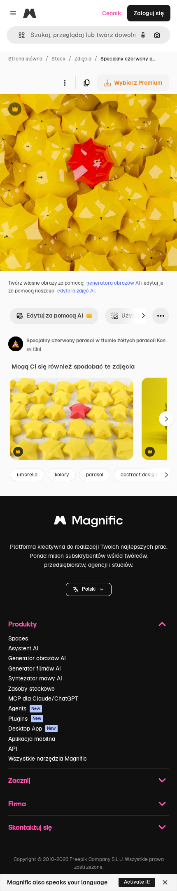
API (12, 748)
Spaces (18, 638)
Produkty (22, 624)
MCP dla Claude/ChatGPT (43, 698)
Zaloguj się (149, 13)
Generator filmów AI (34, 668)
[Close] (165, 882)
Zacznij (19, 780)
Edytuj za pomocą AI (49, 318)
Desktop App (32, 728)
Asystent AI (23, 648)
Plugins (25, 718)
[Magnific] (88, 522)
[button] (89, 589)
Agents (24, 708)
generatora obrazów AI (113, 283)
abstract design (139, 474)
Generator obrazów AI (37, 658)
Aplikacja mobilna (31, 738)
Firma (17, 803)
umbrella (27, 474)
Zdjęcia (83, 59)
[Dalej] (143, 316)
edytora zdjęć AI (76, 291)
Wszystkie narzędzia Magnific (47, 758)
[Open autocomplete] (18, 35)
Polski (88, 589)
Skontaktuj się (30, 827)
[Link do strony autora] (15, 345)
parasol (94, 474)
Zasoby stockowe (31, 688)
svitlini (33, 349)
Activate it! (137, 882)
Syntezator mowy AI (35, 678)
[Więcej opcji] (64, 82)
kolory (62, 474)
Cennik (111, 13)
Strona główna (25, 59)
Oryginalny (56, 110)
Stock (58, 59)
